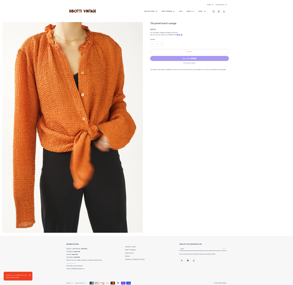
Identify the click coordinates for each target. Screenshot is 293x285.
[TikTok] (193, 260)
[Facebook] (181, 260)
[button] (189, 51)
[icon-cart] (223, 11)
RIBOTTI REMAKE (130, 250)
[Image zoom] (72, 127)
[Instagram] (187, 260)
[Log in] (218, 11)
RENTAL (127, 256)
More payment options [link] (189, 62)
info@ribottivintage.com (77, 268)
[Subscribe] (224, 249)
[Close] (29, 275)
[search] (213, 11)
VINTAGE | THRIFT (130, 246)
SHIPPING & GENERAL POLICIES (135, 259)
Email (181, 249)
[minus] (152, 44)
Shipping (162, 32)
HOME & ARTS (129, 253)
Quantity (152, 39)
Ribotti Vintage (222, 283)
